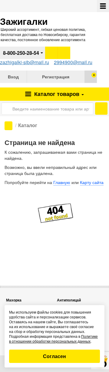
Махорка (13, 300)
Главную (61, 182)
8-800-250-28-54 (21, 52)
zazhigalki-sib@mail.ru (24, 62)
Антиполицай (69, 300)
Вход (13, 77)
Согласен (54, 356)
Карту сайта (92, 182)
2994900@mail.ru (73, 62)
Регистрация (55, 77)
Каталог (56, 94)
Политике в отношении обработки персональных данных (53, 339)
